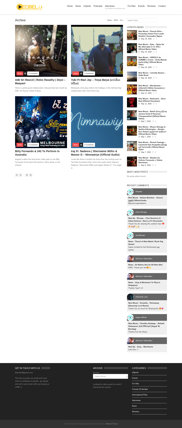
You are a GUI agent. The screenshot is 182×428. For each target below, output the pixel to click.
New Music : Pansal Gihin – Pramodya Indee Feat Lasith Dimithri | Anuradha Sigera (151, 33)
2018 (116, 20)
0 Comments (33, 73)
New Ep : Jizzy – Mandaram (140, 347)
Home (70, 6)
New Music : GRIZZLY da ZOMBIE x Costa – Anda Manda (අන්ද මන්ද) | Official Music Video (152, 61)
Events (141, 6)
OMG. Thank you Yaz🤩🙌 (139, 267)
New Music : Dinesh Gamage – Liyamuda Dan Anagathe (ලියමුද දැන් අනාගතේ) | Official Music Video (152, 146)
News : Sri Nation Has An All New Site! (145, 265)
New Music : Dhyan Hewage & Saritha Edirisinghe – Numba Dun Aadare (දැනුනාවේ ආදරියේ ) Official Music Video (152, 130)
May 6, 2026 (146, 165)
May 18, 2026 (146, 39)
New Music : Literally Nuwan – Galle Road (152, 74)
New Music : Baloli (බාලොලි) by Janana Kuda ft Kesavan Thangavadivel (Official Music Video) (152, 115)
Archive (96, 372)
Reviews (151, 6)
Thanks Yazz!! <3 (135, 288)
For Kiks (132, 6)
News (78, 6)
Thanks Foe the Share (137, 332)
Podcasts (98, 6)
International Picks (139, 395)
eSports (87, 6)
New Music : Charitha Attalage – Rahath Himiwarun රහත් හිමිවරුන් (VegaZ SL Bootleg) (146, 326)
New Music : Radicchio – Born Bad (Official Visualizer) (152, 100)
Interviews (115, 7)
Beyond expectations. (137, 203)
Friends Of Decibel (140, 389)
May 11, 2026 (146, 93)
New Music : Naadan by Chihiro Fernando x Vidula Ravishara (150, 160)
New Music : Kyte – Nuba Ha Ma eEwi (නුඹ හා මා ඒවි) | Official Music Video (151, 46)
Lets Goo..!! (133, 349)
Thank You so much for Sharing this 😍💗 (145, 308)
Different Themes (112, 424)
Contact (162, 6)
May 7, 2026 (146, 121)
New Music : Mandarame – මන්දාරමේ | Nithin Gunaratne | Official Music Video (151, 88)
